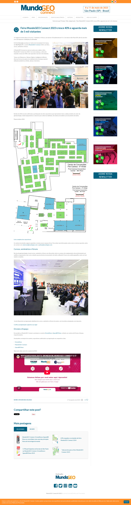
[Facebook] (17, 2)
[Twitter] (15, 2)
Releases (29, 400)
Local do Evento (67, 493)
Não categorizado (70, 21)
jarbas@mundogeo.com (45, 245)
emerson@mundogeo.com (30, 245)
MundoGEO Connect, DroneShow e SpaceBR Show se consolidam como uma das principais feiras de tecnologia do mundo (35, 439)
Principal (63, 21)
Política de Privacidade (78, 493)
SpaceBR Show (57, 333)
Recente (32, 429)
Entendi (126, 501)
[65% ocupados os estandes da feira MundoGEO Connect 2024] (55, 439)
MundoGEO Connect (35, 44)
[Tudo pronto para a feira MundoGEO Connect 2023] (55, 451)
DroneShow (48, 333)
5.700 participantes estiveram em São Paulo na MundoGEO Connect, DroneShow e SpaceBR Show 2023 (36, 451)
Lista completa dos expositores (22, 239)
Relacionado (20, 429)
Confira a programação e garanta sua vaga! (25, 324)
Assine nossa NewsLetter (105, 28)
